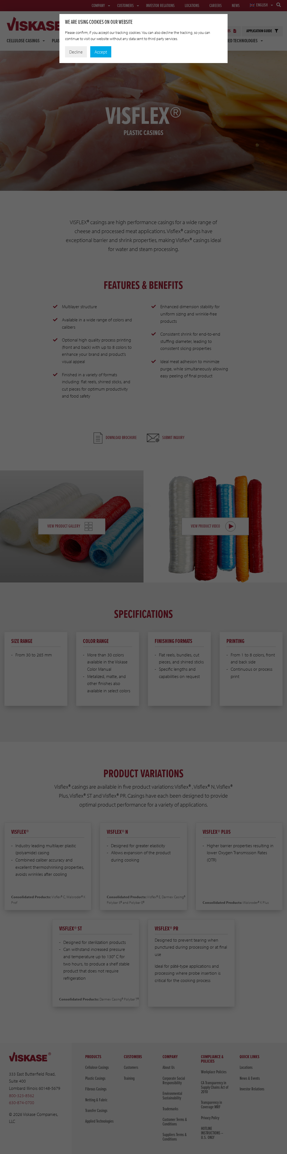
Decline (76, 52)
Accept (100, 52)
